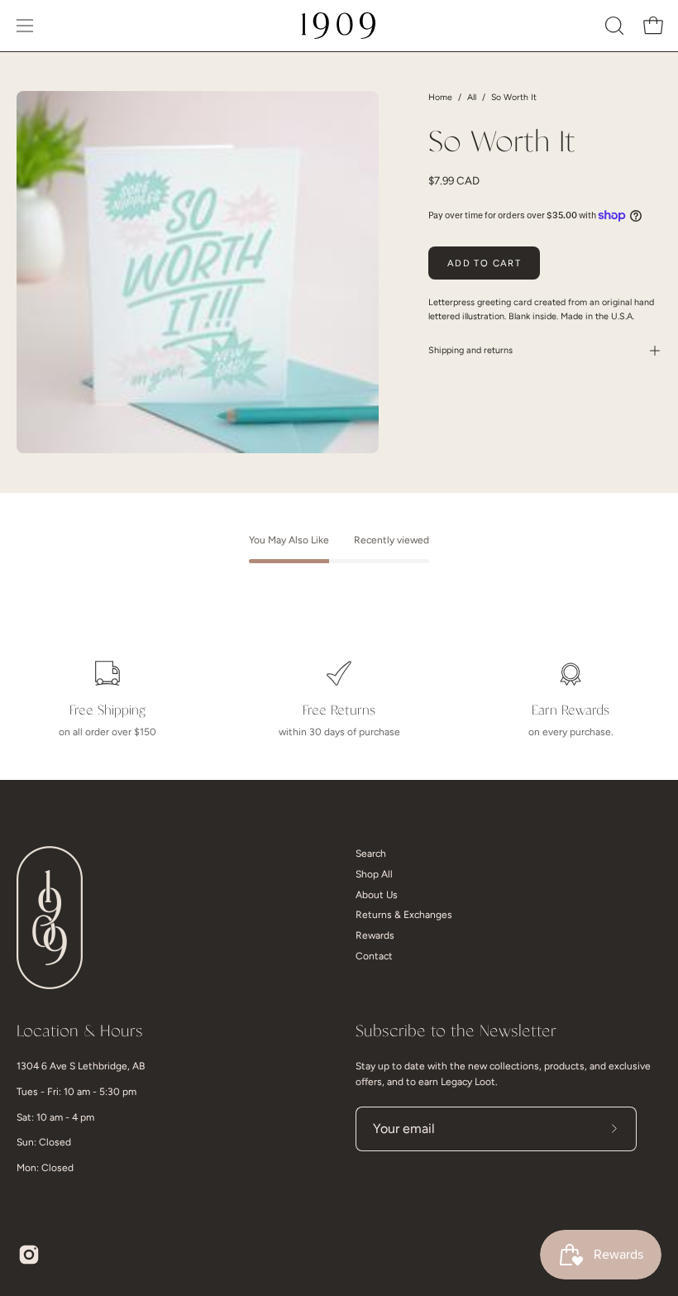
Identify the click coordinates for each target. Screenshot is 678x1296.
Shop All (374, 874)
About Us (377, 895)
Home (440, 97)
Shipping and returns (470, 350)
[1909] (339, 25)
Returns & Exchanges (404, 915)
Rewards (375, 935)
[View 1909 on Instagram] (29, 1254)
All (471, 97)
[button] (612, 25)
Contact (374, 956)
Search (371, 853)
